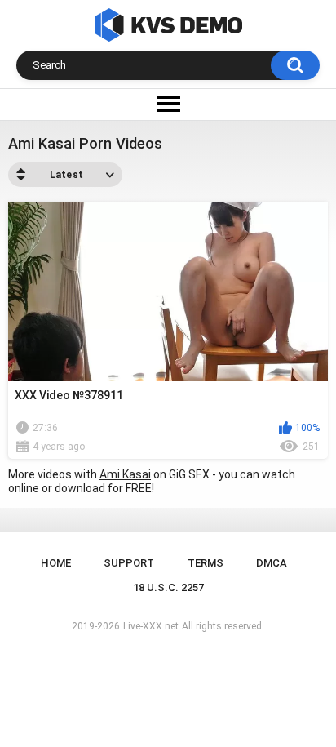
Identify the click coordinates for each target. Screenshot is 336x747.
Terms (205, 563)
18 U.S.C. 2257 (168, 587)
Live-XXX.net (151, 626)
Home (56, 563)
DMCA (271, 563)
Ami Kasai (125, 474)
